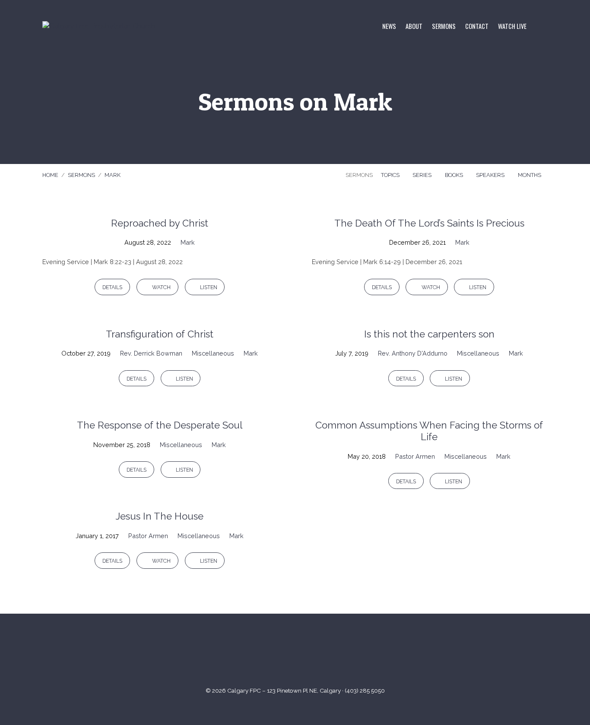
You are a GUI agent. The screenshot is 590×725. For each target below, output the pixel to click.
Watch (161, 287)
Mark (113, 175)
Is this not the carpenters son (429, 334)
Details (112, 287)
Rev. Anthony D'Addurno (412, 353)
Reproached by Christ (159, 223)
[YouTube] (284, 654)
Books (454, 175)
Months (530, 175)
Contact (476, 26)
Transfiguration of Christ (159, 334)
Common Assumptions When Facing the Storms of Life (429, 430)
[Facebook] (305, 654)
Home (50, 175)
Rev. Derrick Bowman (151, 353)
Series (422, 175)
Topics (391, 175)
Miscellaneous (213, 353)
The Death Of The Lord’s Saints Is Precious (429, 223)
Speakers (491, 175)
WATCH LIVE (512, 26)
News (389, 26)
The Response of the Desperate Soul (159, 425)
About (414, 26)
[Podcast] (326, 654)
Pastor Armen (415, 456)
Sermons (444, 26)
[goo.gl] (263, 654)
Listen (208, 287)
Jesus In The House (159, 516)
